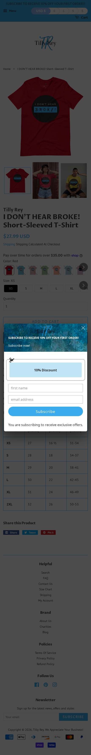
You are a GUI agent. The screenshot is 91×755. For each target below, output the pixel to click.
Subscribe (45, 411)
